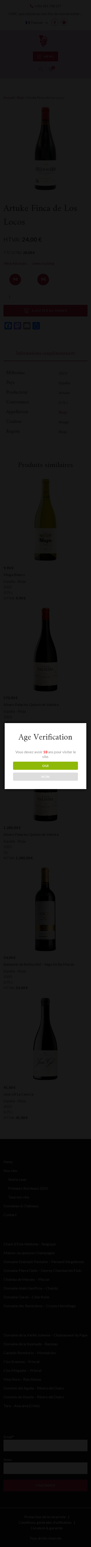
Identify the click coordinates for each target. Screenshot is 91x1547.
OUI (45, 766)
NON (45, 777)
